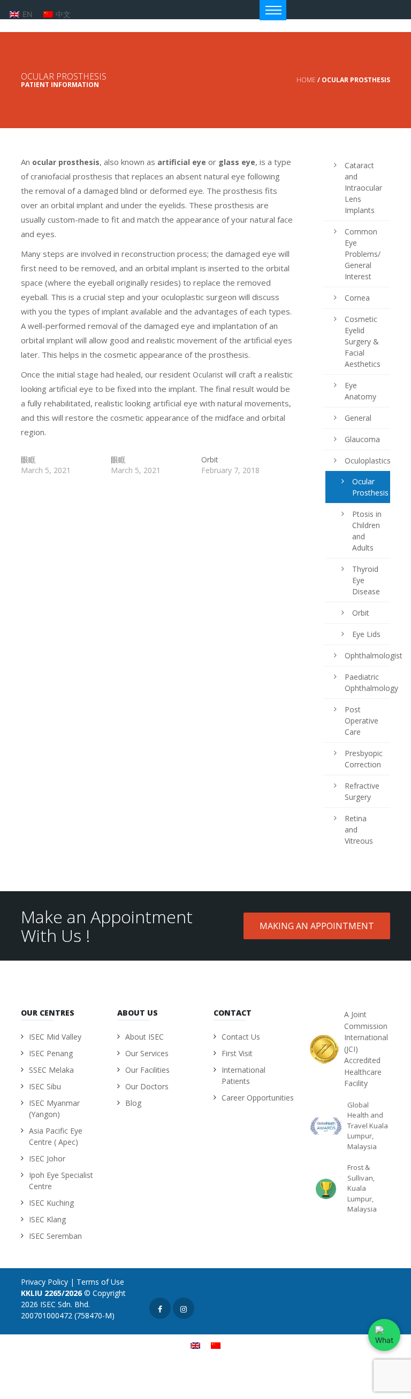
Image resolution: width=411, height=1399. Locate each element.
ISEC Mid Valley (55, 1037)
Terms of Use (100, 1282)
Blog (133, 1103)
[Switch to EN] (195, 1345)
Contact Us (241, 1037)
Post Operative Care (361, 720)
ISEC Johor (47, 1158)
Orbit (209, 459)
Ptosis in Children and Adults (367, 531)
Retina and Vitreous (359, 829)
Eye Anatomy (360, 391)
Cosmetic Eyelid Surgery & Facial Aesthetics (362, 341)
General (358, 418)
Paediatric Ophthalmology (362, 682)
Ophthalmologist (362, 655)
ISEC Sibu (45, 1086)
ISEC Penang (51, 1053)
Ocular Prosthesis (368, 487)
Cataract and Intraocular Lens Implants (362, 187)
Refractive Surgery (362, 791)
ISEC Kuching (51, 1203)
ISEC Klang (47, 1219)
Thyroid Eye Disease (366, 580)
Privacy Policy (44, 1282)
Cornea (357, 298)
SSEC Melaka (51, 1070)
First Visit (237, 1053)
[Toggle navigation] (273, 10)
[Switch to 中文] (216, 1345)
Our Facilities (147, 1070)
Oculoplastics (362, 460)
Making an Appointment (317, 926)
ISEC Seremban (55, 1236)
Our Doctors (147, 1086)
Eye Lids (366, 634)
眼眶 (28, 459)
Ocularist (208, 375)
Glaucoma (362, 439)
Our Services (147, 1053)
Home (306, 79)
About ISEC (144, 1037)
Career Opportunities (258, 1098)
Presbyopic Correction (362, 758)
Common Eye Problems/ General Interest (362, 253)
